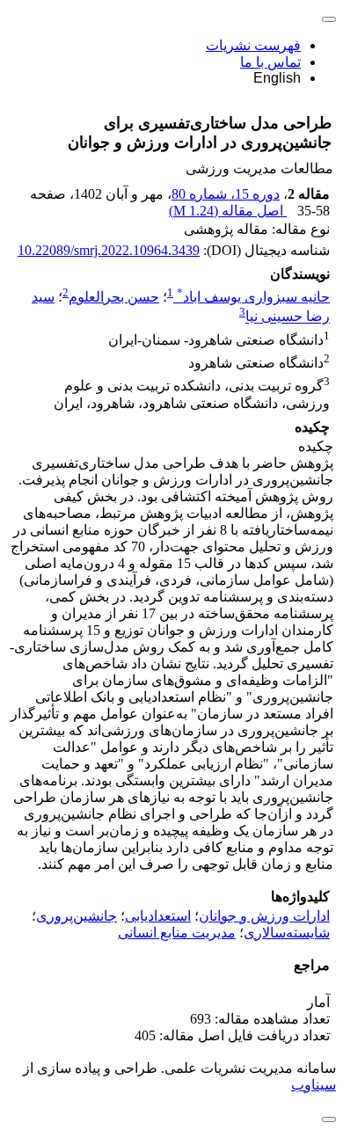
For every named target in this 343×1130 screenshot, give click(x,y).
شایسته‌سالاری (287, 932)
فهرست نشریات (253, 45)
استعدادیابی (158, 915)
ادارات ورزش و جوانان (264, 915)
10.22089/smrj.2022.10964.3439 (109, 250)
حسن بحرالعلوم (114, 296)
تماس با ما (270, 62)
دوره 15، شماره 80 (226, 193)
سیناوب (313, 1084)
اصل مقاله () (228, 210)
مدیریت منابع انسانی (177, 932)
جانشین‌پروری (76, 915)
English (277, 77)
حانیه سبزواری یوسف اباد (253, 296)
